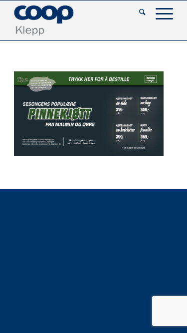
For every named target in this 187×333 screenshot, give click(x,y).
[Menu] (159, 12)
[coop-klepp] (77, 20)
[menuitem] (137, 12)
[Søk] (137, 12)
